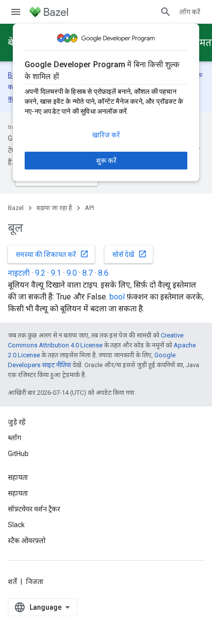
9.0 (72, 273)
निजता (34, 582)
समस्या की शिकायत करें (52, 254)
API (89, 207)
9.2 (40, 273)
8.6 (103, 273)
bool (117, 296)
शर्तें (12, 582)
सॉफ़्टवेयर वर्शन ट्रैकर (34, 509)
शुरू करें (106, 161)
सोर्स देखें (129, 254)
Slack (16, 525)
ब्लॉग (14, 438)
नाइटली (19, 273)
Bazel (16, 207)
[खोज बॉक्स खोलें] (166, 12)
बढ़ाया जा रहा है (54, 207)
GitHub (18, 454)
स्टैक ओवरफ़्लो (27, 540)
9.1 (56, 273)
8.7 (87, 273)
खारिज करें (106, 135)
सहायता (18, 493)
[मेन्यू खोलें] (16, 12)
